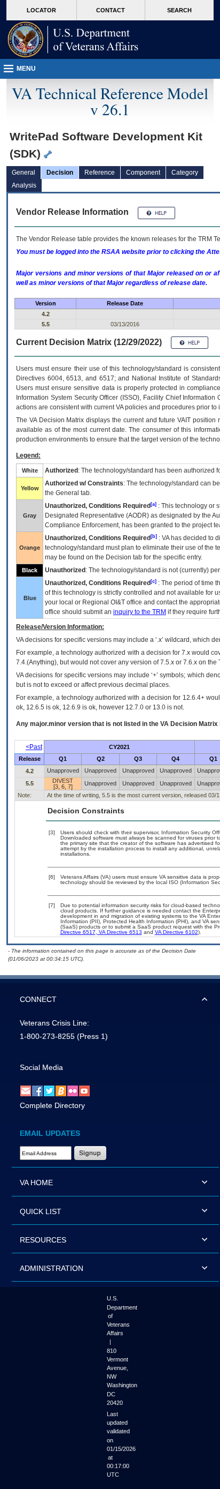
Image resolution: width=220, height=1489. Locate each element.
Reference (99, 172)
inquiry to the (139, 612)
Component (143, 172)
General (23, 172)
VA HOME (36, 1182)
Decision (59, 172)
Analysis (24, 185)
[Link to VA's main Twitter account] (49, 1091)
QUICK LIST (40, 1211)
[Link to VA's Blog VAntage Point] (61, 1091)
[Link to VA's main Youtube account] (84, 1091)
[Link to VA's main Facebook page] (37, 1091)
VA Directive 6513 (119, 932)
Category (184, 172)
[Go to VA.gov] (73, 39)
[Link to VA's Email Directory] (26, 1091)
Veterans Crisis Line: (54, 1023)
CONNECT (38, 999)
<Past (34, 747)
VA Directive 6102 (176, 932)
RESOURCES (43, 1240)
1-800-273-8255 (47, 1036)
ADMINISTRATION (51, 1268)
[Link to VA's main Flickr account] (72, 1091)
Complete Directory (52, 1105)
